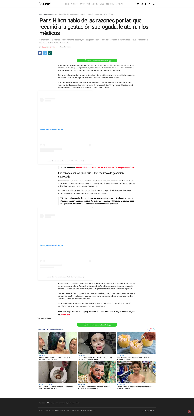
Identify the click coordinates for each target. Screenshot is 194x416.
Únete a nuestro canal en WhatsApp (99, 61)
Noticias (120, 4)
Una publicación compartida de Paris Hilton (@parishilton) (65, 161)
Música (82, 4)
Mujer (45, 14)
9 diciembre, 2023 (65, 47)
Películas (90, 4)
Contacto (42, 403)
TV (97, 4)
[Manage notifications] (189, 411)
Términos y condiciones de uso (71, 403)
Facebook (65, 314)
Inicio (40, 14)
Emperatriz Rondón (48, 47)
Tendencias (110, 4)
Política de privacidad (53, 403)
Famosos (74, 4)
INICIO (67, 4)
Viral (102, 4)
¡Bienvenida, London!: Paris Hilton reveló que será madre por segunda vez (105, 167)
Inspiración (51, 14)
